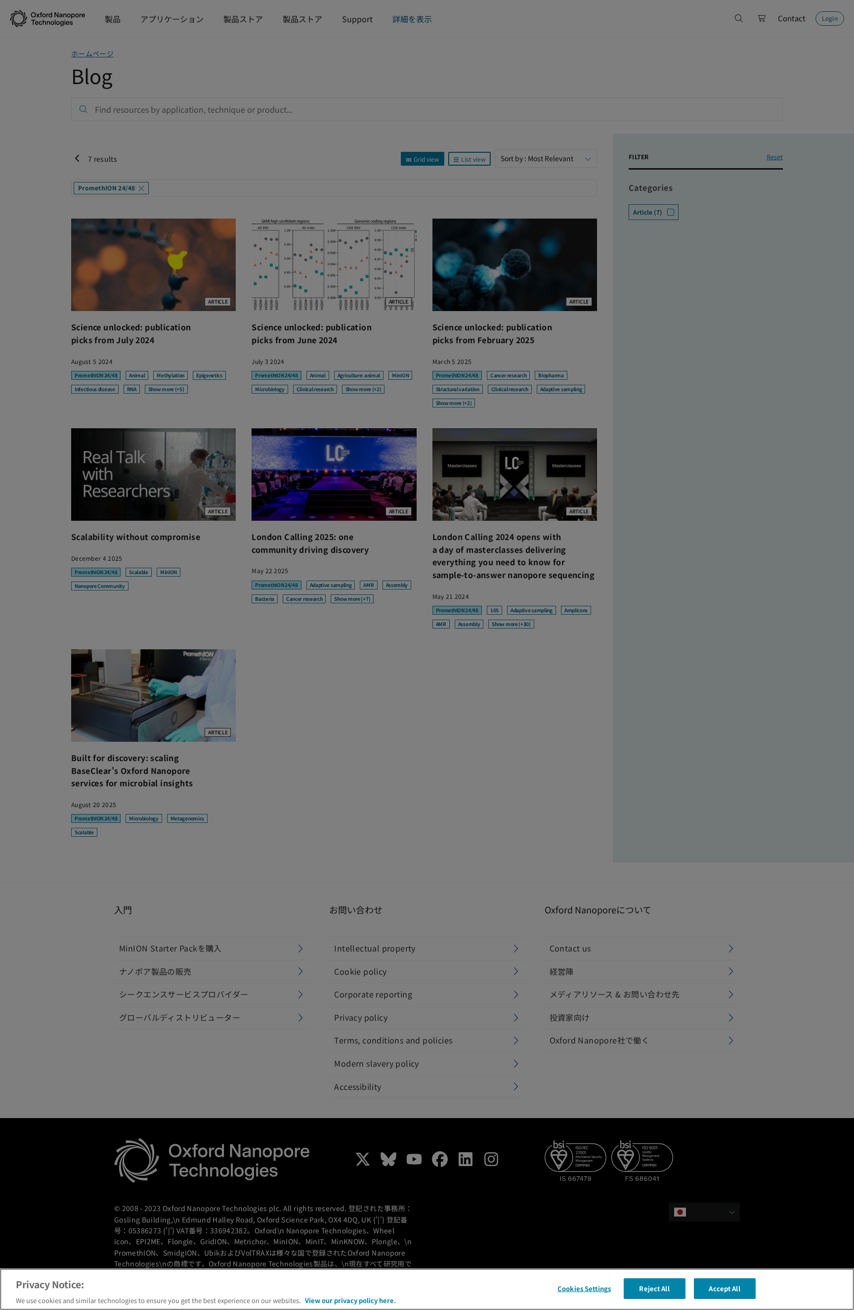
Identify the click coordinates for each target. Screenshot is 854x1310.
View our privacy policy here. (350, 1300)
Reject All (654, 1288)
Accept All (724, 1288)
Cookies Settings (584, 1288)
